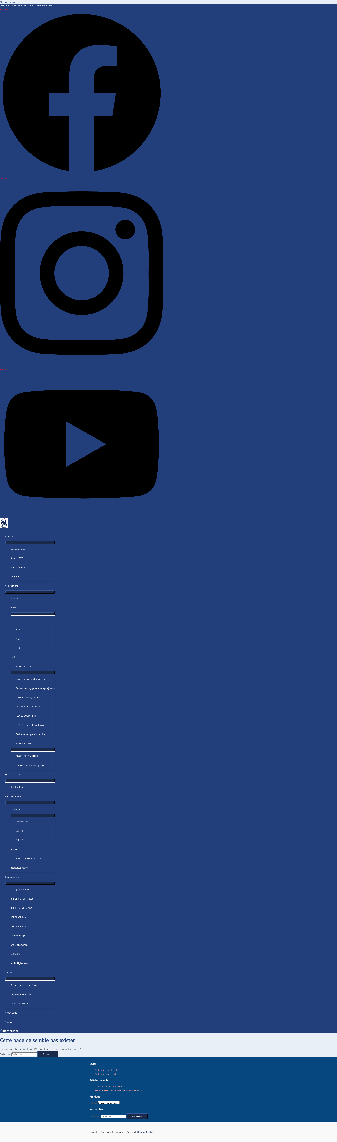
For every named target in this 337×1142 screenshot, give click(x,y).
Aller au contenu (7, 2)
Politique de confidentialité (107, 1070)
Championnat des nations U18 (108, 1086)
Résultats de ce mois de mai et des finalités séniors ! (118, 1090)
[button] (11, 536)
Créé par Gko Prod (146, 1132)
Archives (93, 1102)
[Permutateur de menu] (30, 542)
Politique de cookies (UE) (106, 1074)
